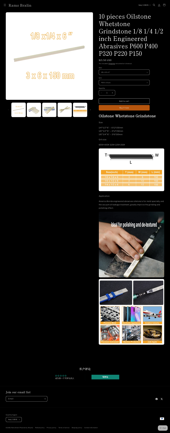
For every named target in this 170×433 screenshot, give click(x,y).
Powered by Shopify (26, 427)
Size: (100, 68)
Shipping (111, 63)
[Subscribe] (44, 399)
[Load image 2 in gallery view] (34, 110)
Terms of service (64, 427)
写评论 (105, 377)
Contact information (91, 427)
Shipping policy (77, 427)
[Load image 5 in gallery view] (80, 110)
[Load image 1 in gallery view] (18, 110)
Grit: (100, 78)
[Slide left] (8, 109)
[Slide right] (90, 109)
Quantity (102, 88)
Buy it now (124, 108)
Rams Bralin (15, 427)
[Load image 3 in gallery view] (49, 110)
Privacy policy (51, 427)
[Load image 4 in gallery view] (65, 110)
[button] (4, 5)
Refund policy (40, 427)
